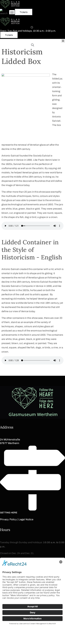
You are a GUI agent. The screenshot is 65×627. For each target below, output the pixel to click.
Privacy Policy (8, 519)
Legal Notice (26, 519)
